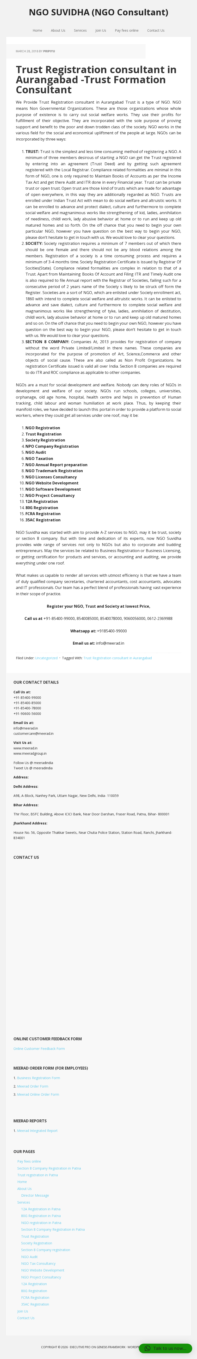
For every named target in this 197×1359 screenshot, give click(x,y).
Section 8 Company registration (45, 1249)
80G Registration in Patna (41, 1215)
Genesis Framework (111, 1347)
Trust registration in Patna (37, 1175)
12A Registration (34, 1284)
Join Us (22, 1311)
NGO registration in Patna (41, 1222)
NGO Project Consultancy (41, 1277)
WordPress (136, 1347)
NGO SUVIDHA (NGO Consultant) (98, 12)
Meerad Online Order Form (38, 1094)
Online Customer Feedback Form (39, 1048)
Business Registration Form (38, 1078)
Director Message (35, 1195)
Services (23, 1202)
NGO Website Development (42, 1270)
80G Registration (34, 1290)
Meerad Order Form (32, 1086)
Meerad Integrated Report (37, 1130)
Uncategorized (46, 658)
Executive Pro (80, 1347)
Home (22, 1181)
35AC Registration (35, 1304)
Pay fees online (29, 1161)
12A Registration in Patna (41, 1209)
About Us (24, 1188)
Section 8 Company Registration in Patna (49, 1168)
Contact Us (26, 1318)
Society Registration (36, 1243)
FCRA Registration (35, 1297)
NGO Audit (29, 1256)
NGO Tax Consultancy (38, 1263)
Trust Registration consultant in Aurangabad (117, 658)
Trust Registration (35, 1236)
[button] (165, 1348)
